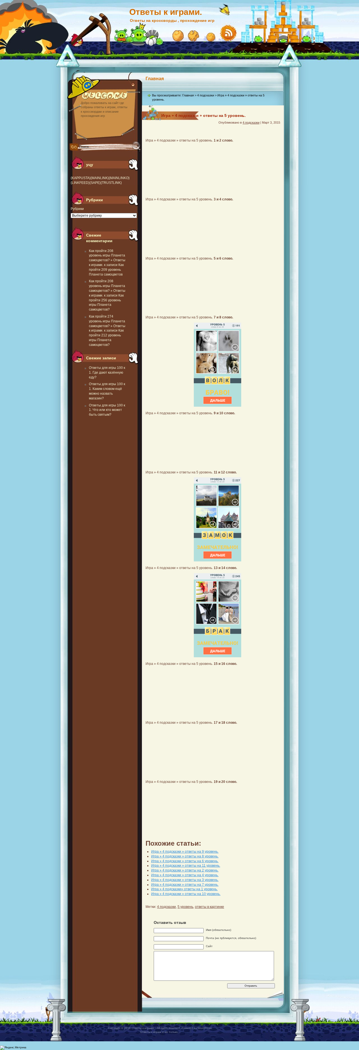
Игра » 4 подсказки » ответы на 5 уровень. (203, 115)
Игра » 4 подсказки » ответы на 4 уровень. (184, 875)
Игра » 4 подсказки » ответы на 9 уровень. (184, 852)
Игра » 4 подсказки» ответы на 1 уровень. (184, 889)
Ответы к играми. (165, 12)
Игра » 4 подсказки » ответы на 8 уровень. (184, 856)
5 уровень (185, 907)
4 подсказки (205, 95)
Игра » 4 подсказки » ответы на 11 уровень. (185, 866)
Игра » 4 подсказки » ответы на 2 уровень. (184, 870)
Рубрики (77, 209)
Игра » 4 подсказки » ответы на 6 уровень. (184, 861)
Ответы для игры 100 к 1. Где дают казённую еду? (107, 372)
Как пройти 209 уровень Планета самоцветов (106, 269)
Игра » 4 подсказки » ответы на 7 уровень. (184, 885)
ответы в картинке (209, 907)
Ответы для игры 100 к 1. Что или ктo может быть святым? (107, 410)
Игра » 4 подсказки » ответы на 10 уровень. (185, 894)
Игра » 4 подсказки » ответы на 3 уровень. (184, 880)
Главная (155, 78)
